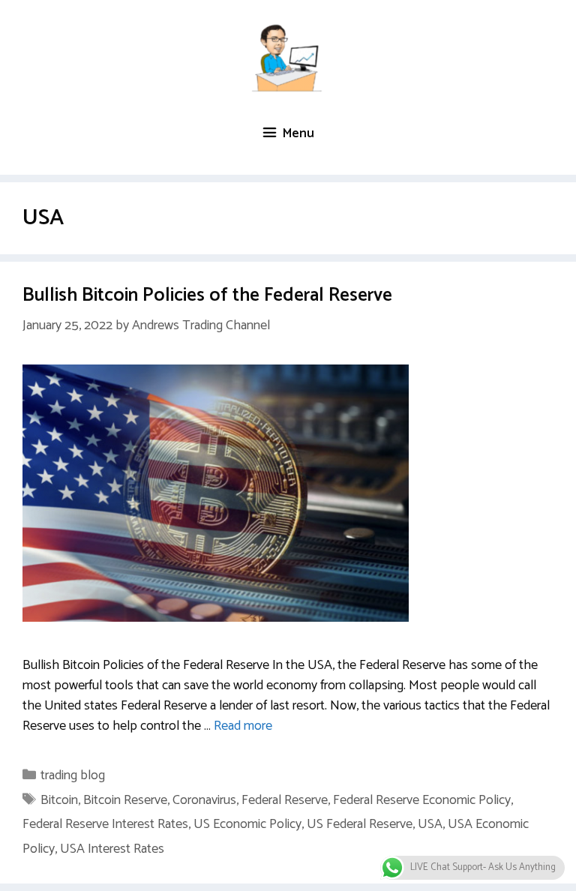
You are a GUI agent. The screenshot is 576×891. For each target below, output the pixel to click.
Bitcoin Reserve (125, 800)
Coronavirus (204, 800)
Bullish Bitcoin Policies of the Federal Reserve (207, 295)
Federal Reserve (285, 800)
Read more (243, 726)
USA (430, 824)
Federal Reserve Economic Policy (422, 800)
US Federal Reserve (359, 824)
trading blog (72, 775)
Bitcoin (59, 800)
